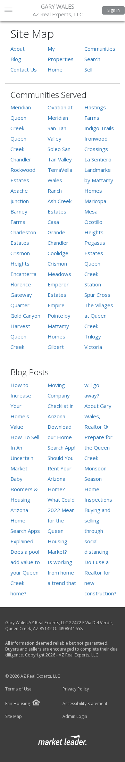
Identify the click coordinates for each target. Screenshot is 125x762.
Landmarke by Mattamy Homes (98, 180)
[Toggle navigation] (8, 10)
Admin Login (74, 716)
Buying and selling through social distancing (97, 530)
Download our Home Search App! (61, 437)
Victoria (93, 346)
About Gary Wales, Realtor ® (97, 416)
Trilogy (92, 336)
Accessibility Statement (84, 703)
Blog (15, 59)
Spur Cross (97, 294)
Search (92, 59)
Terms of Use (18, 689)
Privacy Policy (75, 689)
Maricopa (95, 201)
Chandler (20, 159)
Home (55, 69)
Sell (88, 69)
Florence (20, 284)
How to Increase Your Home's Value (20, 406)
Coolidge (58, 253)
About (17, 48)
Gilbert (56, 346)
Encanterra (23, 273)
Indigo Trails (99, 128)
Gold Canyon (25, 315)
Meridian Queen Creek (20, 118)
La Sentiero (97, 159)
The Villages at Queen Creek (98, 315)
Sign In (113, 10)
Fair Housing (17, 703)
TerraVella (60, 169)
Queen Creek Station (92, 274)
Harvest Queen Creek (20, 336)
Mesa (91, 211)
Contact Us (23, 69)
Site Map (13, 716)
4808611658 (70, 628)
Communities (99, 48)
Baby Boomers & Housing (24, 489)
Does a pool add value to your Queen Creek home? (25, 572)
